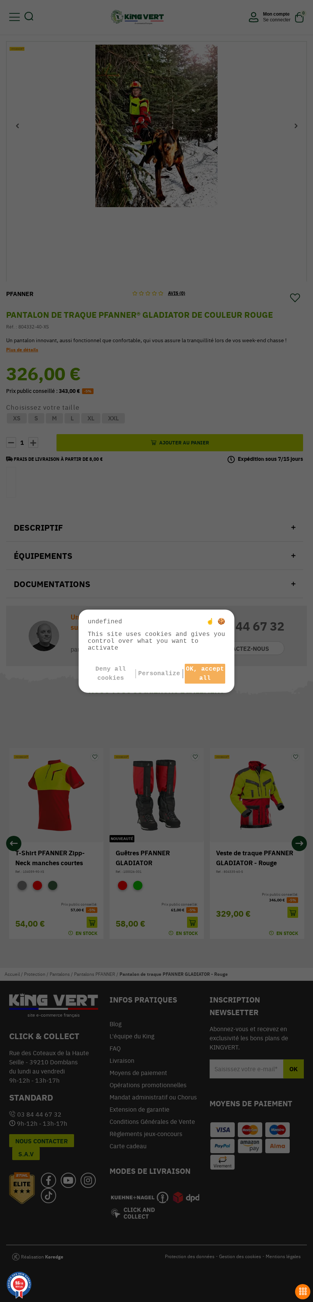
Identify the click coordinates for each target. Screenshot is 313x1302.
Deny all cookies (110, 674)
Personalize (159, 673)
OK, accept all (205, 674)
